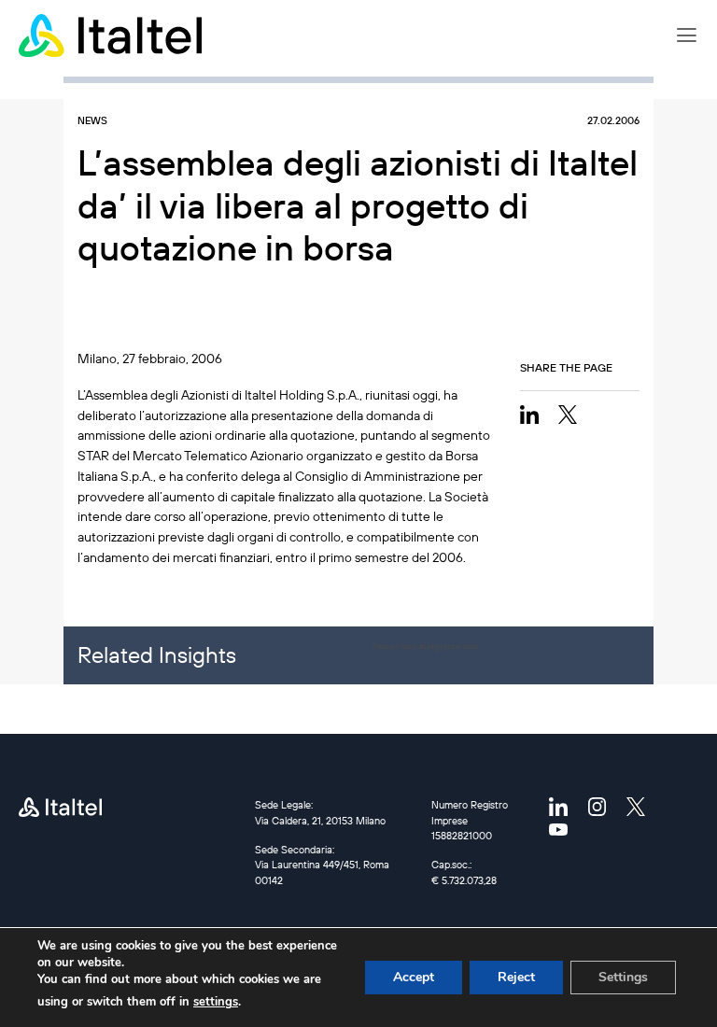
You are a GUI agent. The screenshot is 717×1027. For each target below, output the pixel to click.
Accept (413, 977)
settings (215, 1001)
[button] (686, 35)
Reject (516, 977)
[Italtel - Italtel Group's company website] (112, 35)
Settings (623, 977)
